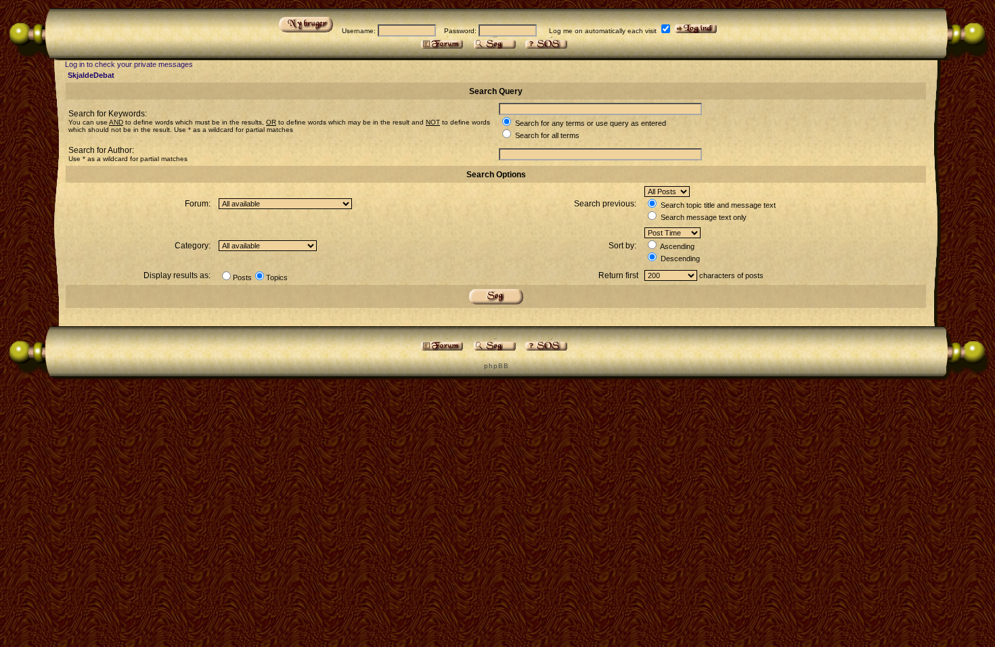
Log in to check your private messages (129, 64)
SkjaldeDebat (91, 75)
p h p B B (496, 366)
